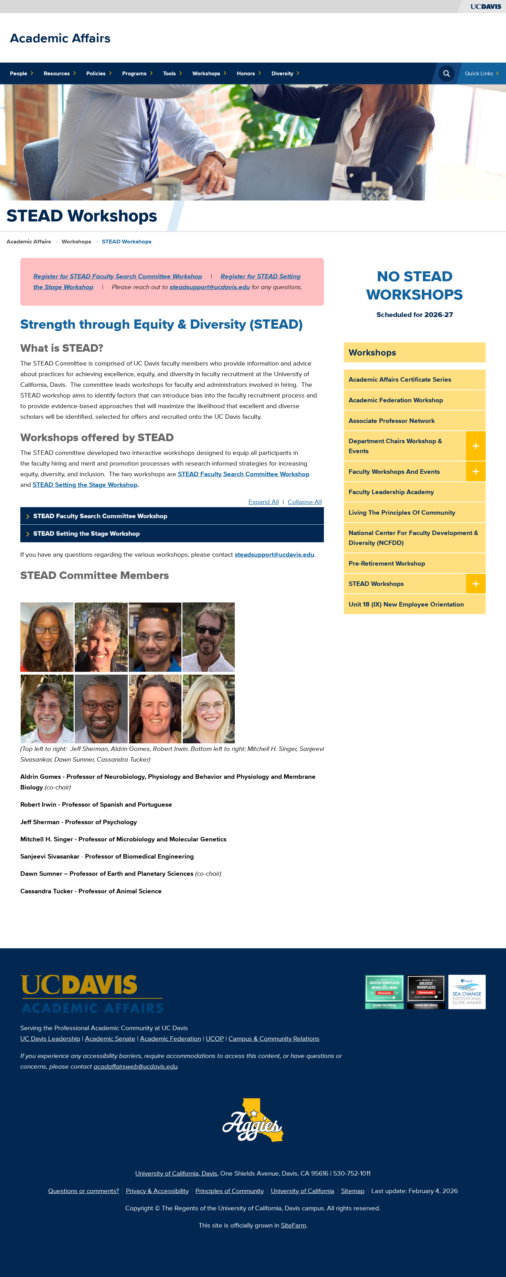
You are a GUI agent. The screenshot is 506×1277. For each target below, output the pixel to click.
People (18, 73)
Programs (134, 73)
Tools (169, 73)
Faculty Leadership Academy (391, 491)
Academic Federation (170, 1038)
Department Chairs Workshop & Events (395, 446)
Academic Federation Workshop (396, 400)
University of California (302, 1191)
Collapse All (305, 502)
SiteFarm (293, 1225)
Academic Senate (110, 1038)
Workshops (206, 73)
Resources (57, 73)
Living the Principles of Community (402, 512)
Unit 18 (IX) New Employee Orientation (406, 604)
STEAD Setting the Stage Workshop (86, 533)
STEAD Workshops (376, 583)
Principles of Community (230, 1191)
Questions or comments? (83, 1191)
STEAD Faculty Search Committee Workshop (100, 516)
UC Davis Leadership (50, 1038)
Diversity (282, 73)
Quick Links (479, 73)
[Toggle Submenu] (476, 446)
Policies (96, 73)
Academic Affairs (60, 37)
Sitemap (353, 1191)
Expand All (264, 502)
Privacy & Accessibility (157, 1191)
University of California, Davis (176, 1173)
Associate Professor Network (392, 420)
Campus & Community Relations (274, 1038)
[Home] (92, 994)
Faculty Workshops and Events (394, 471)
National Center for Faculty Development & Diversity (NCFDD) (413, 537)
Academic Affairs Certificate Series (400, 379)
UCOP (215, 1038)
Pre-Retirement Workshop (387, 563)
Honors (246, 73)
